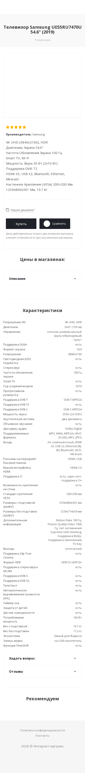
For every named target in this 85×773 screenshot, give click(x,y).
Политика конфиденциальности (42, 730)
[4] (20, 127)
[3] (16, 127)
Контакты (42, 736)
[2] (12, 127)
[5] (24, 127)
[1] (8, 127)
